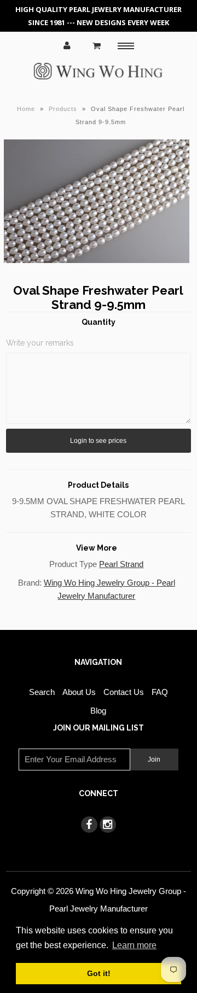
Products (63, 109)
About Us (79, 692)
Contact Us (123, 692)
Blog (98, 710)
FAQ (160, 692)
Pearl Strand (121, 564)
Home (26, 109)
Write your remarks (40, 342)
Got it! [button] (99, 973)
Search (42, 692)
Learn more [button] (134, 945)
